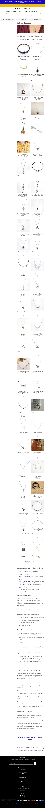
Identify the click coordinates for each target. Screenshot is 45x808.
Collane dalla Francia (39, 743)
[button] (12, 1)
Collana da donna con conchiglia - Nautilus (37, 151)
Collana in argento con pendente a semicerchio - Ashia (37, 349)
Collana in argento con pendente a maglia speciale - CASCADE (37, 369)
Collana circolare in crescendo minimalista (23, 471)
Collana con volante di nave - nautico (23, 172)
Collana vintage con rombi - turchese (23, 492)
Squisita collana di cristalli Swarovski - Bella (23, 530)
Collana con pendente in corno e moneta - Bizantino (37, 409)
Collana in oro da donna (24, 572)
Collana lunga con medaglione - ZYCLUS (37, 113)
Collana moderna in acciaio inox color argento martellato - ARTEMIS (38, 289)
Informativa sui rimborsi (27, 799)
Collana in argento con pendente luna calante (38, 230)
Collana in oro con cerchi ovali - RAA (23, 368)
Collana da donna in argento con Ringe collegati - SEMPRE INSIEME (23, 430)
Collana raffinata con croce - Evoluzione (23, 210)
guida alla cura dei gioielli (37, 662)
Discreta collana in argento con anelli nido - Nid (38, 388)
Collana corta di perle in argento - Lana (37, 510)
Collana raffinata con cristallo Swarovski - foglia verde (37, 210)
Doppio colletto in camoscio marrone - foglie (37, 191)
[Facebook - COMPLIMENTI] (20, 792)
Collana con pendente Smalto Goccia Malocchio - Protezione (23, 113)
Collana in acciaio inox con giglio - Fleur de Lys (23, 308)
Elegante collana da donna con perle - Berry (37, 308)
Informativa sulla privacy (36, 799)
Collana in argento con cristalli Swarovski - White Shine (23, 389)
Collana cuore (22, 584)
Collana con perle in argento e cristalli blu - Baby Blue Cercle (23, 410)
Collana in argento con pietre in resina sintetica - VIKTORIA (23, 329)
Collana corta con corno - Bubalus (37, 172)
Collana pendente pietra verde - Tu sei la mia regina (23, 248)
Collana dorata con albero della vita (23, 132)
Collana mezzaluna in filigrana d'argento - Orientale (37, 450)
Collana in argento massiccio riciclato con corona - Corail (23, 152)
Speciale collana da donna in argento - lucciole (37, 269)
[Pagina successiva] (35, 558)
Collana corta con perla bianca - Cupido (37, 530)
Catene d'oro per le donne (36, 15)
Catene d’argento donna (22, 15)
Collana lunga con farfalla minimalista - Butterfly (23, 191)
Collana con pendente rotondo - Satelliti (23, 510)
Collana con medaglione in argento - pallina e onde (23, 230)
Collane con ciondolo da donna (8, 15)
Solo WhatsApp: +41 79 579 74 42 (22, 785)
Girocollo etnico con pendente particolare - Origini (23, 269)
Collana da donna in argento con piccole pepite (38, 429)
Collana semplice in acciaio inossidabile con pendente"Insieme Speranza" (38, 472)
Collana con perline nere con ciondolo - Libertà (23, 449)
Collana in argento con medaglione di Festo (23, 551)
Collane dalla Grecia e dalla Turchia (35, 746)
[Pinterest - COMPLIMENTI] (24, 792)
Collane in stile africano (28, 743)
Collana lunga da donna (38, 745)
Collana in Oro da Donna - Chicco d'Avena (37, 94)
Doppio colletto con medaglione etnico (37, 492)
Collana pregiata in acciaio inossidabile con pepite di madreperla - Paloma (37, 329)
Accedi (31, 1)
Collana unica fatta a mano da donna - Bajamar (23, 94)
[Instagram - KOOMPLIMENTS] (22, 792)
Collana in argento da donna (25, 567)
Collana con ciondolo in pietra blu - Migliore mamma (37, 249)
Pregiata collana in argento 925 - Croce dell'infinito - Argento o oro (23, 289)
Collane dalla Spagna (22, 746)
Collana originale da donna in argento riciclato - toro (37, 132)
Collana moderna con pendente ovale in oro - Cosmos (37, 551)
